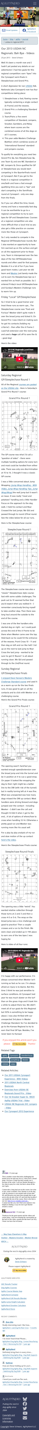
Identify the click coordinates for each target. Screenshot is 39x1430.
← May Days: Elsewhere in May (14, 1234)
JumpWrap (15, 1060)
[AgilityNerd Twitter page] (25, 1409)
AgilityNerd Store (8, 1309)
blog (11, 39)
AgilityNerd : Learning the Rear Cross (15, 1328)
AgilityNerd (10, 3)
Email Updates (11, 30)
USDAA (29, 86)
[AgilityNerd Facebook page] (25, 1404)
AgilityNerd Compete (9, 1295)
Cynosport (14, 1055)
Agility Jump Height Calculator (13, 1302)
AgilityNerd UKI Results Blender (14, 1298)
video (13, 1064)
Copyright (5, 1426)
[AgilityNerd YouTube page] (25, 1414)
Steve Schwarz (21, 1261)
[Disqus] (19, 1141)
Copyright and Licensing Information (8, 1418)
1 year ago (26, 1344)
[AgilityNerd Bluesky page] (25, 1399)
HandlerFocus (26, 1055)
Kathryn (9, 1363)
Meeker (14, 273)
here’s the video (8, 839)
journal (25, 39)
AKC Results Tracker (9, 1284)
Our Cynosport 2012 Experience (19, 1111)
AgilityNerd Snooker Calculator (13, 1305)
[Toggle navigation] (34, 3)
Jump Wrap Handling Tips (19, 488)
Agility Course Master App (11, 1291)
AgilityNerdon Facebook (31, 30)
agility (18, 39)
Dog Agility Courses (9, 1287)
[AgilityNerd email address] (25, 1418)
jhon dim (9, 1322)
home (5, 39)
